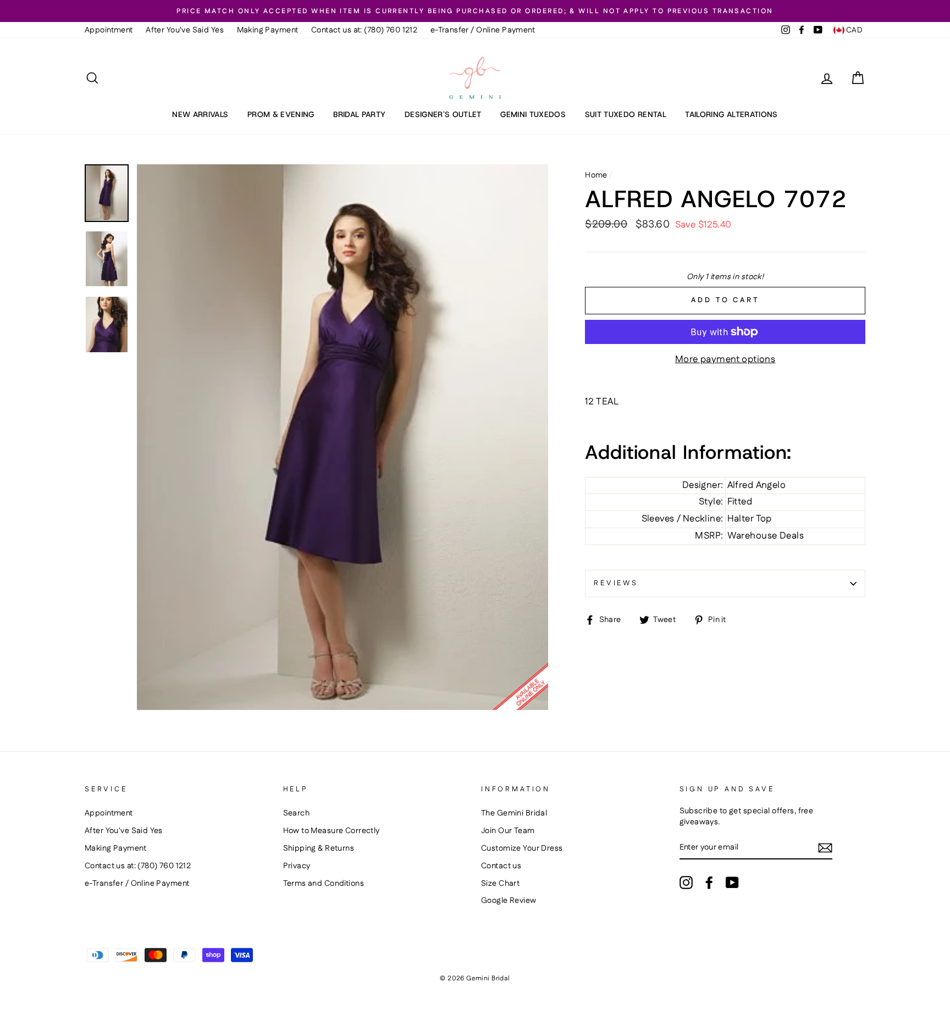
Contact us (501, 866)
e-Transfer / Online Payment (482, 30)
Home (596, 175)
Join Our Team (508, 830)
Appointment (109, 30)
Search (296, 813)
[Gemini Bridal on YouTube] (732, 882)
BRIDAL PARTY (359, 114)
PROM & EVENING (280, 114)
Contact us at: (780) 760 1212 (364, 30)
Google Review (509, 900)
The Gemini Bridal (514, 813)
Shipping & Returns (319, 848)
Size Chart (500, 883)
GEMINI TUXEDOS (533, 114)
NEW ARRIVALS (200, 114)
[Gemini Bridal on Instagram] (686, 882)
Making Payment (268, 30)
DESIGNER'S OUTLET (443, 114)
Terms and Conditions (323, 883)
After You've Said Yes (185, 30)
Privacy (297, 866)
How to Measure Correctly (331, 830)
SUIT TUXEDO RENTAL (625, 114)
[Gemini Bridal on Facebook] (709, 882)
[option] (475, 10)
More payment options (725, 359)
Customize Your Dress (522, 848)
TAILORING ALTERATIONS (731, 114)
